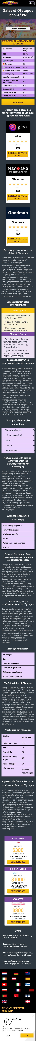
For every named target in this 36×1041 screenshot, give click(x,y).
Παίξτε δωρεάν (18, 28)
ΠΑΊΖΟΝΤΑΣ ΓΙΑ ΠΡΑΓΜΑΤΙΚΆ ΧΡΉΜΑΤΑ (18, 42)
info (8, 1035)
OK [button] (27, 1035)
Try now (18, 102)
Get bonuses (18, 862)
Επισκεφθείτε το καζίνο (17, 154)
